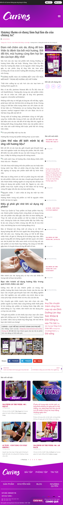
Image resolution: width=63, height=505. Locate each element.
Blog (46, 303)
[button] (59, 16)
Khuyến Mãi (23, 484)
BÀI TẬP (29, 472)
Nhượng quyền (54, 485)
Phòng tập (42, 472)
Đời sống (49, 333)
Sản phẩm (8, 484)
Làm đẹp (27, 42)
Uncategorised (56, 328)
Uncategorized (50, 331)
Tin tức (9, 42)
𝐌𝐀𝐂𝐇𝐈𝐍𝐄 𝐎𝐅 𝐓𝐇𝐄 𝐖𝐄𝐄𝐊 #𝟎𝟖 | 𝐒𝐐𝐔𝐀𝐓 (14, 405)
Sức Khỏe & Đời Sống (18, 42)
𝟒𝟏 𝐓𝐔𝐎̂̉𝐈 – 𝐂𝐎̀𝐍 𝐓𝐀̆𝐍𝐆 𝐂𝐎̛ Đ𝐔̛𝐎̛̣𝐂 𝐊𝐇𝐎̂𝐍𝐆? (14, 446)
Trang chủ (3, 42)
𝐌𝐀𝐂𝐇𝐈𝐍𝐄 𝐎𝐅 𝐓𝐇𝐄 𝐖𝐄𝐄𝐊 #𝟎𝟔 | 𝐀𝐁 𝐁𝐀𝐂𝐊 (46, 446)
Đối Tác (57, 331)
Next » (40, 459)
